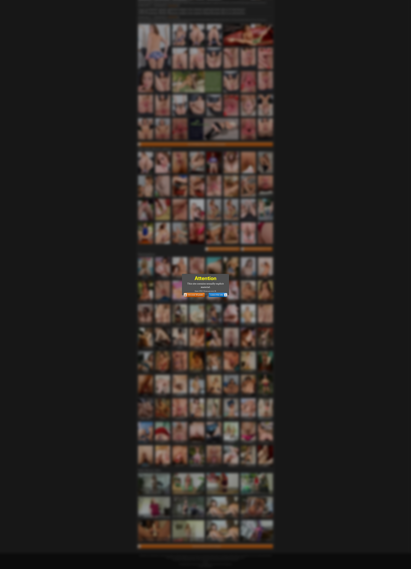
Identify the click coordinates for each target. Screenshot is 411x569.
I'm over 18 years (195, 295)
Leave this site (216, 295)
